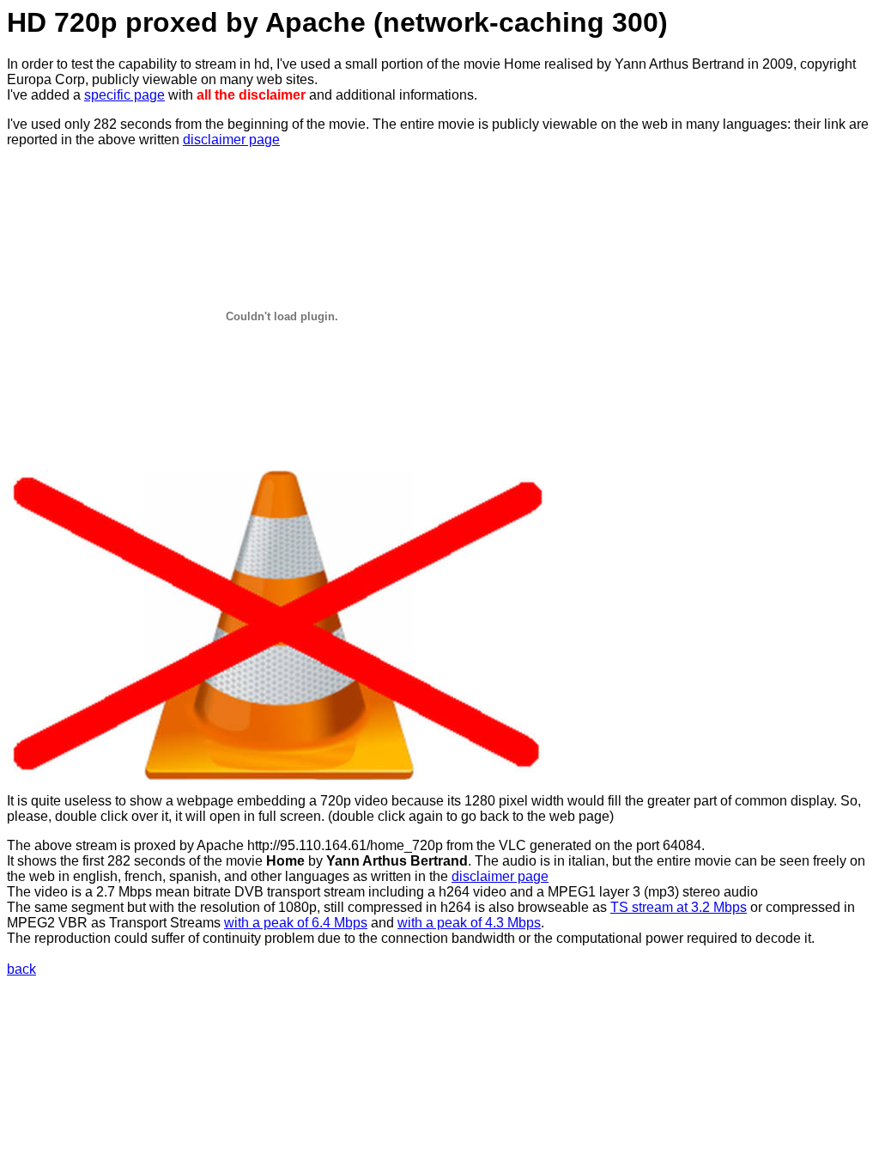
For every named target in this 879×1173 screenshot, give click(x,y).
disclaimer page (231, 139)
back (21, 969)
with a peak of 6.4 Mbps (295, 922)
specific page (124, 95)
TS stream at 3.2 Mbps (678, 907)
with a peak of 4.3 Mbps (469, 922)
